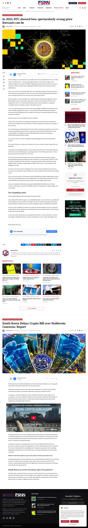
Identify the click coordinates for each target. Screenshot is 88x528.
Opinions (31, 8)
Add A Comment (32, 308)
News (24, 8)
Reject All (74, 521)
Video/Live (40, 8)
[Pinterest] (3, 82)
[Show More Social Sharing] (85, 26)
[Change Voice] (54, 74)
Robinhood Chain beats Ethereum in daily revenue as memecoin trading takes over (10, 279)
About (67, 8)
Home (19, 8)
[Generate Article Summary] (10, 74)
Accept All (65, 521)
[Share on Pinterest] (80, 26)
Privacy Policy (74, 195)
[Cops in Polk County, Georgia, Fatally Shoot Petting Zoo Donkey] (67, 77)
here (20, 224)
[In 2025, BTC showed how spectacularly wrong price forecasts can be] (44, 49)
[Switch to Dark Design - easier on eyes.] (80, 8)
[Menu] (85, 7)
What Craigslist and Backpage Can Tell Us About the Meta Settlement (76, 145)
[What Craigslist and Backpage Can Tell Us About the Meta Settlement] (75, 137)
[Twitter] (3, 79)
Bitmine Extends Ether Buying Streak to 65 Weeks (32, 299)
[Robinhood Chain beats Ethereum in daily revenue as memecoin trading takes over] (11, 269)
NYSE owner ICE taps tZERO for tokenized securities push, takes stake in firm (11, 300)
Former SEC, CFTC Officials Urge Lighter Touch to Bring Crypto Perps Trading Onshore (51, 279)
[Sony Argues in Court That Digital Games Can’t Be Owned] (52, 290)
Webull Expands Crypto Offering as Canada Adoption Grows (31, 278)
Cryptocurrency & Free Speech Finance (12, 15)
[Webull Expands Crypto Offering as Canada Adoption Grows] (32, 269)
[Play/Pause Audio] (14, 74)
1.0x (51, 74)
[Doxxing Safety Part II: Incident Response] (33, 498)
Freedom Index (59, 8)
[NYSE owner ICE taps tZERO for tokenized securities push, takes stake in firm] (11, 290)
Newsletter (82, 3)
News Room (9, 26)
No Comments (25, 26)
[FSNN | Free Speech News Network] (44, 3)
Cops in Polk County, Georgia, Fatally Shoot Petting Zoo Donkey (77, 77)
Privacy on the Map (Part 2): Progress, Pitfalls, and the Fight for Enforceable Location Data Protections (77, 126)
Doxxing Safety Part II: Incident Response (46, 497)
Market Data (73, 3)
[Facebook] (3, 76)
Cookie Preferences (72, 524)
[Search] (83, 7)
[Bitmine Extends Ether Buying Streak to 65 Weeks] (32, 290)
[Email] (3, 86)
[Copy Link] (82, 26)
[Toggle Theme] (57, 74)
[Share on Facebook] (75, 26)
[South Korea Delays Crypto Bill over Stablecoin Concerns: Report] (44, 353)
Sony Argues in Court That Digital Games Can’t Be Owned (51, 299)
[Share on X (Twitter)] (78, 26)
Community (48, 8)
